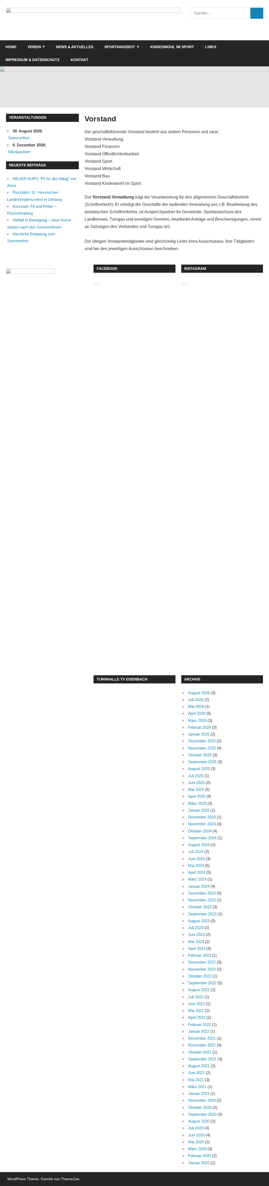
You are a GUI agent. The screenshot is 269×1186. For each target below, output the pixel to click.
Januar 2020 (198, 1162)
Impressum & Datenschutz (33, 60)
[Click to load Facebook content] (97, 283)
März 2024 (197, 879)
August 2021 (199, 1066)
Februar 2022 (199, 1024)
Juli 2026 (195, 699)
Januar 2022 (198, 1031)
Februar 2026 (199, 727)
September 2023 (202, 914)
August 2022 (199, 989)
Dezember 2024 (202, 817)
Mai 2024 (196, 865)
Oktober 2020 (199, 1107)
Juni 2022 (196, 1003)
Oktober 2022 (199, 976)
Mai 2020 (196, 1142)
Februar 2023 (199, 955)
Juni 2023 (196, 934)
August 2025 (199, 768)
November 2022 (202, 969)
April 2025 (196, 796)
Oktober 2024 (199, 831)
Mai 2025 (196, 789)
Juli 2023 (195, 927)
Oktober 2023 (199, 907)
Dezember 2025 (202, 741)
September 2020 (202, 1114)
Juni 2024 (196, 858)
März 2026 (197, 720)
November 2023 (202, 900)
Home (11, 47)
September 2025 (202, 762)
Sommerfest (18, 138)
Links (210, 47)
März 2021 (197, 1086)
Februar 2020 (199, 1155)
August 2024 (199, 844)
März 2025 (197, 803)
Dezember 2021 (202, 1038)
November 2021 (202, 1045)
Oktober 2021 (199, 1052)
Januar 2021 (198, 1093)
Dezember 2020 (202, 1100)
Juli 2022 (195, 997)
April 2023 (196, 948)
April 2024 (196, 872)
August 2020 (199, 1121)
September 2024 (202, 838)
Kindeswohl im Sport (172, 47)
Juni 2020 (196, 1135)
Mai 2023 (196, 941)
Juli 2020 (195, 1128)
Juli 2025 (195, 775)
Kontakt (80, 60)
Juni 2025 (196, 782)
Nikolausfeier (19, 152)
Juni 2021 (196, 1072)
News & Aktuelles (74, 47)
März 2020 (197, 1149)
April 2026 (196, 713)
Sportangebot (119, 47)
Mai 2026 (196, 706)
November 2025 (202, 748)
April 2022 (196, 1017)
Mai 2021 (196, 1080)
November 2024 (202, 824)
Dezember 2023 (202, 893)
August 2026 (199, 693)
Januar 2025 (198, 810)
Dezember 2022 (202, 962)
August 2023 (199, 921)
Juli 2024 (195, 851)
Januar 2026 (198, 734)
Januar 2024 (198, 886)
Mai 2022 (196, 1010)
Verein (34, 47)
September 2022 (202, 983)
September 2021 (202, 1059)
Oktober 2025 (199, 755)
